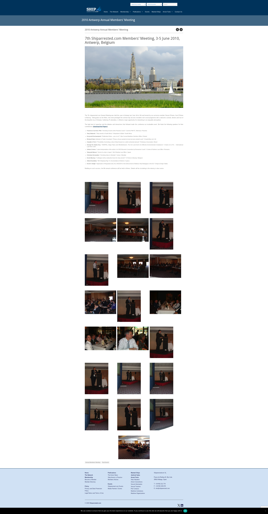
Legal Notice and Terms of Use (94, 493)
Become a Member (90, 479)
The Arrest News (113, 475)
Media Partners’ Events (115, 488)
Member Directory (90, 482)
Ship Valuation (135, 479)
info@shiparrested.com (163, 488)
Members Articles (113, 479)
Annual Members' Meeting (92, 462)
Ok (185, 511)
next (181, 29)
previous (177, 29)
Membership (124, 12)
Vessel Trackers (136, 486)
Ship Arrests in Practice (115, 477)
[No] (265, 511)
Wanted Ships (156, 12)
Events (147, 12)
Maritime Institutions (137, 491)
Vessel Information (136, 484)
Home (106, 12)
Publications (137, 12)
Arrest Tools (167, 12)
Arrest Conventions (136, 482)
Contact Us (178, 12)
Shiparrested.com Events (115, 486)
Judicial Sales (135, 475)
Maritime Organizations (138, 493)
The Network (114, 12)
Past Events (105, 462)
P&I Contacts (135, 488)
